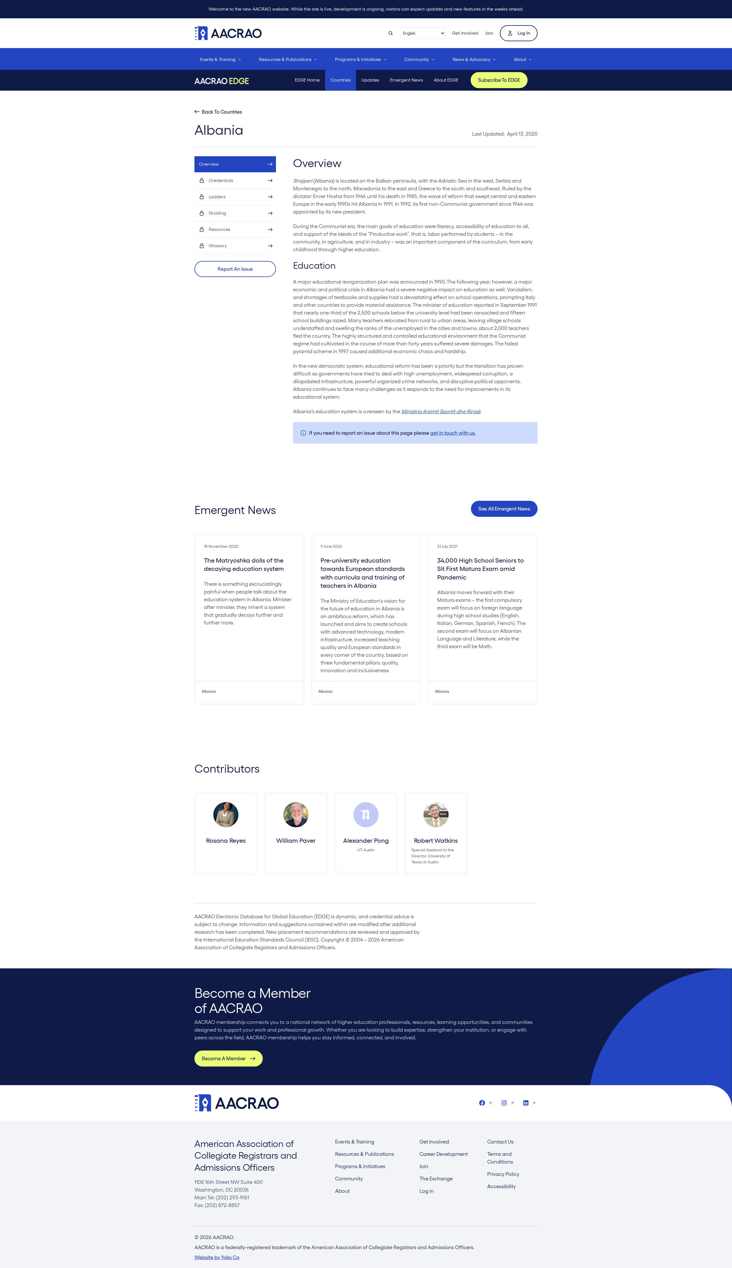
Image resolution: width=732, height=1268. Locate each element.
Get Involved (465, 33)
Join (489, 33)
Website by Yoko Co (216, 1257)
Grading (217, 213)
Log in (524, 33)
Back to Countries (222, 112)
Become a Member (224, 1058)
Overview (209, 164)
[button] (235, 269)
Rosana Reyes (226, 840)
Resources (219, 229)
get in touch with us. (453, 433)
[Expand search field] (390, 33)
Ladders (217, 196)
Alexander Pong (366, 840)
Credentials (221, 180)
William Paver (296, 840)
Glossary (218, 245)
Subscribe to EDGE (499, 80)
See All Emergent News (504, 509)
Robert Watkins (436, 840)
